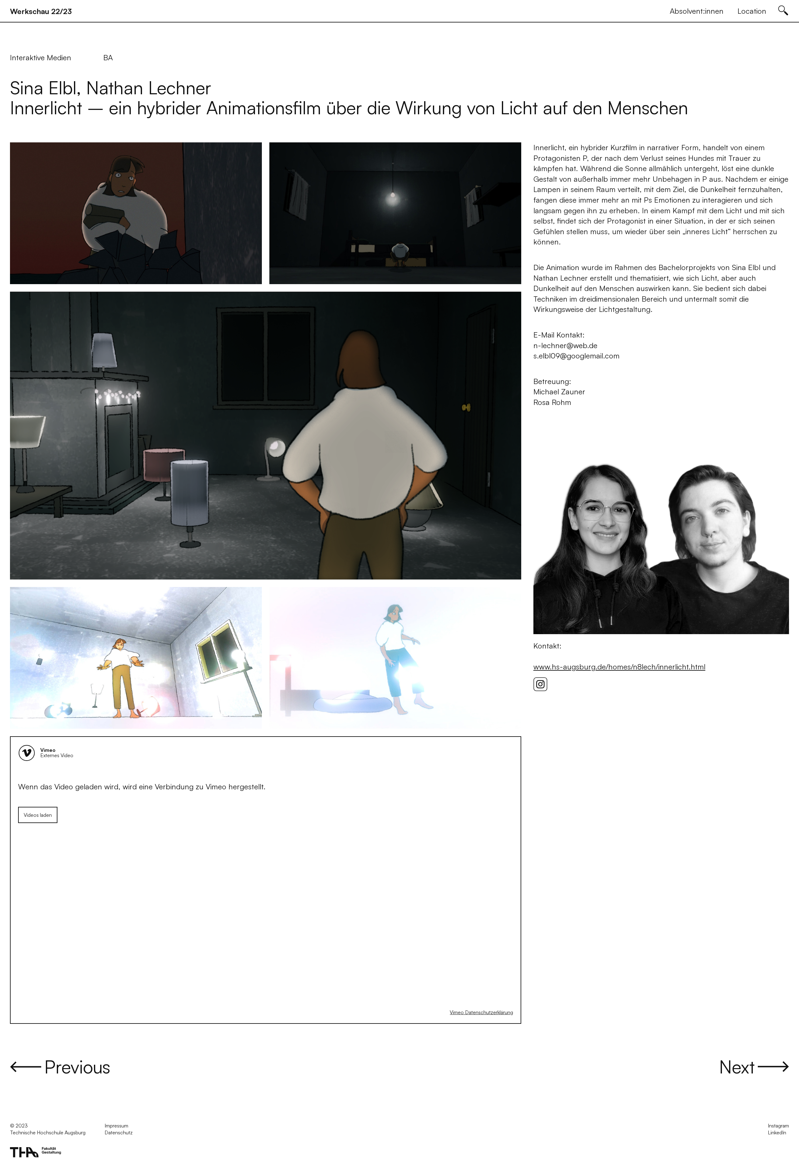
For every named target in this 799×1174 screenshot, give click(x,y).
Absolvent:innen (696, 11)
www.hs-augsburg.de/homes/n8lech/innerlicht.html (619, 666)
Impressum (116, 1125)
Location (752, 11)
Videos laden (38, 815)
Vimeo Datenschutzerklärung (481, 1012)
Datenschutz (119, 1132)
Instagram (778, 1125)
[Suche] (780, 11)
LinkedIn (777, 1132)
